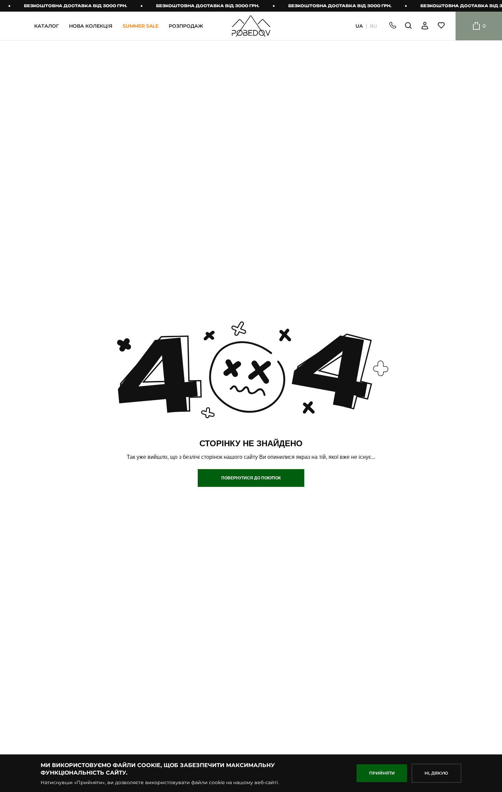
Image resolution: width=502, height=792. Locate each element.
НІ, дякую (436, 773)
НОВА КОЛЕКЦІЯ (90, 26)
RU (373, 26)
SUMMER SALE (140, 26)
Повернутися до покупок (251, 478)
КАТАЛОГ (46, 26)
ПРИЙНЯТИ (382, 773)
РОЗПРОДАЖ (186, 26)
